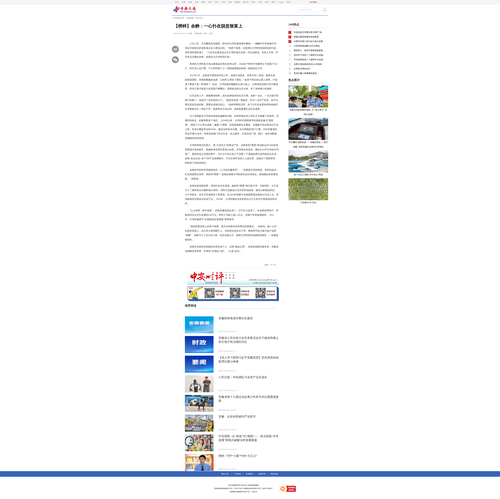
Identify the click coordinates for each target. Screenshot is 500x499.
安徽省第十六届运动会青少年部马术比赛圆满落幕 (248, 398)
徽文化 (246, 2)
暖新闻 (237, 2)
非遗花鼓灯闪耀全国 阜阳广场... (308, 32)
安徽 (183, 2)
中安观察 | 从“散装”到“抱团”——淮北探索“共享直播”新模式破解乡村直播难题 (248, 438)
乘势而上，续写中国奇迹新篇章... (309, 50)
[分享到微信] (175, 59)
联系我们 (249, 474)
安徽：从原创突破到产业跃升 (237, 416)
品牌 (230, 2)
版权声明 (262, 474)
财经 (253, 2)
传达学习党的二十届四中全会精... (309, 55)
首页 (177, 2)
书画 (260, 2)
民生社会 (199, 18)
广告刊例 (237, 474)
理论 (210, 2)
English (281, 2)
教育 (267, 2)
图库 (273, 2)
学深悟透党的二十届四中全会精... (309, 59)
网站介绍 (225, 474)
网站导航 (274, 474)
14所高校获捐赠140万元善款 (307, 46)
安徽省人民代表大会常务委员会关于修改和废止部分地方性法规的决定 (248, 339)
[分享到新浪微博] (175, 49)
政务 (197, 2)
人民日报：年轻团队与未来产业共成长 (242, 377)
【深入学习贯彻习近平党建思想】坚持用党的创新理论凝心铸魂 (248, 359)
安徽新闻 (190, 18)
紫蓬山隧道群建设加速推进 (306, 37)
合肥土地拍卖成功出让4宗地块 (308, 64)
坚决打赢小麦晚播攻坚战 (305, 73)
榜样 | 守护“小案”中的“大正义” (237, 455)
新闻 (190, 2)
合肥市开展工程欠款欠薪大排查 (308, 41)
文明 (223, 2)
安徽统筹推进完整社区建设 (235, 318)
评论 (216, 2)
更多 (288, 2)
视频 (203, 2)
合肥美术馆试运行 (302, 69)
